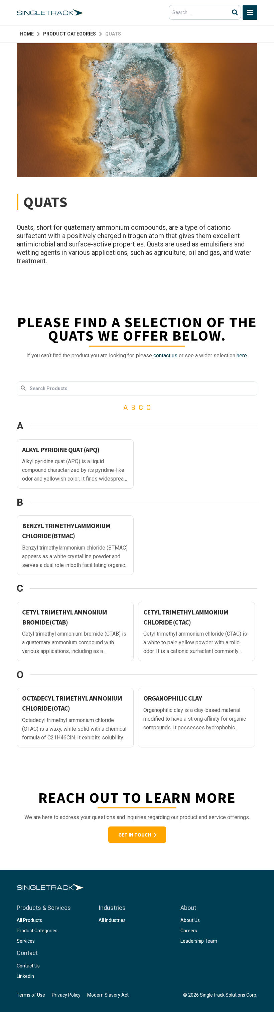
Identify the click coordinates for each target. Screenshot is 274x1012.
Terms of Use (31, 995)
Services (26, 941)
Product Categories (69, 34)
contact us (165, 355)
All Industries (112, 920)
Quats (113, 34)
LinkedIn (25, 976)
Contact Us (28, 965)
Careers (188, 930)
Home (27, 34)
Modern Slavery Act (108, 995)
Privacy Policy (66, 995)
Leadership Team (198, 941)
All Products (29, 920)
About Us (190, 920)
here (242, 355)
